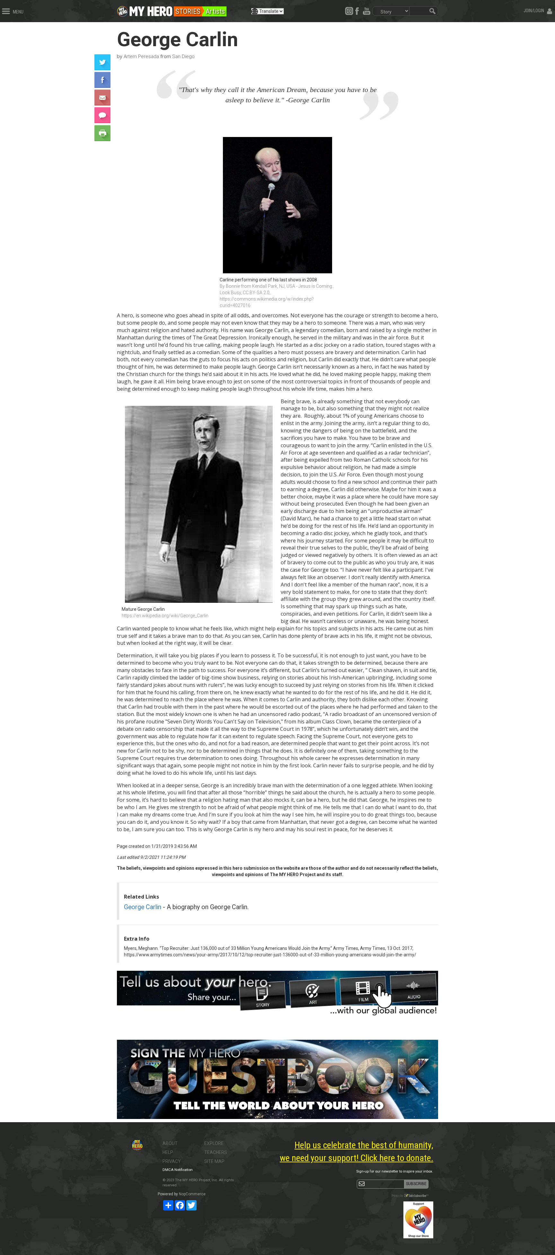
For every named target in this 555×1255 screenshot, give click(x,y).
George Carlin (142, 907)
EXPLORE (214, 1143)
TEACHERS (215, 1152)
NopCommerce (192, 1194)
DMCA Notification (178, 1170)
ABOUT (170, 1143)
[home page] (151, 9)
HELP (168, 1152)
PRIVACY (172, 1161)
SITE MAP (214, 1161)
